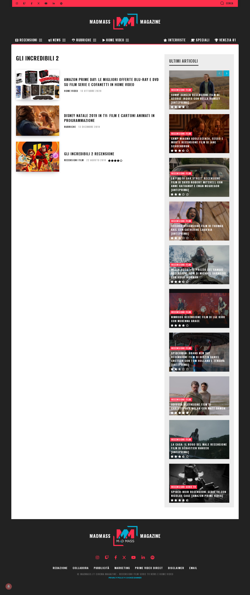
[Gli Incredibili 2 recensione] (37, 157)
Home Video (71, 91)
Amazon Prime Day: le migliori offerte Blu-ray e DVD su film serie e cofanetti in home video (111, 82)
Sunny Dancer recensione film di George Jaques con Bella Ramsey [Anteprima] (195, 98)
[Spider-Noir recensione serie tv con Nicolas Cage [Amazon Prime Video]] (199, 483)
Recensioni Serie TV (183, 486)
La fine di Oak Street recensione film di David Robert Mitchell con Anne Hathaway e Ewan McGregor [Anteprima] (197, 184)
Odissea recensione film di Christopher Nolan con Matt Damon (198, 406)
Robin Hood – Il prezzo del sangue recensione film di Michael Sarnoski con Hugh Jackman (198, 273)
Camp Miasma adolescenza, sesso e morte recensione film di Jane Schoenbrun (197, 142)
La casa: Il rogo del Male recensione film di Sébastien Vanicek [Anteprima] (199, 448)
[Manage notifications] (8, 586)
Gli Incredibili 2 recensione (89, 153)
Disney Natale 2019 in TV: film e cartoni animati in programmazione (109, 118)
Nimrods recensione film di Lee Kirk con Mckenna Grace (198, 319)
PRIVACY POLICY (117, 577)
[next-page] (226, 73)
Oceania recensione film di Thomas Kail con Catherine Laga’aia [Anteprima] (197, 229)
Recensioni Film (74, 160)
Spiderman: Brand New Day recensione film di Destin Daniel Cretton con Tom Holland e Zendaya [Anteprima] (198, 359)
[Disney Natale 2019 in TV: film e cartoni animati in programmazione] (37, 121)
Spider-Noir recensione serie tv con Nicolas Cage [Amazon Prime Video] (198, 494)
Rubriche (70, 127)
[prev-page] (219, 73)
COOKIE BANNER (133, 577)
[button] (226, 3)
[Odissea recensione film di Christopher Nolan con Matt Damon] (199, 395)
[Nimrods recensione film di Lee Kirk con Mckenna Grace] (199, 308)
